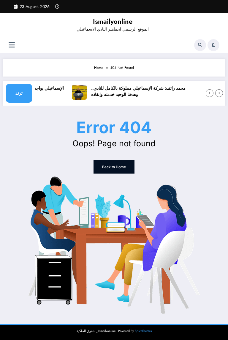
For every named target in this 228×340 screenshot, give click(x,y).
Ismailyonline (112, 21)
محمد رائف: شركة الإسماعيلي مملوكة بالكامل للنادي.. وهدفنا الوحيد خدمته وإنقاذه (137, 91)
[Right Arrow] (219, 93)
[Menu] (11, 45)
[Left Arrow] (209, 93)
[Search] (200, 45)
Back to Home (114, 167)
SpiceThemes (143, 331)
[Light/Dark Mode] (213, 45)
